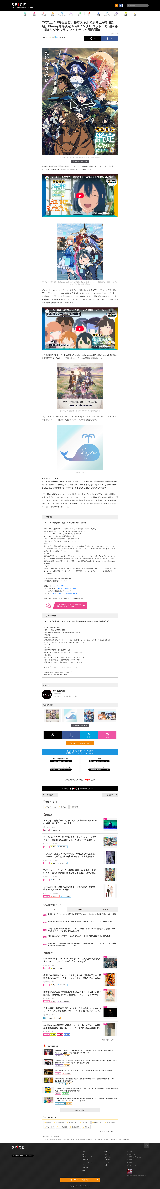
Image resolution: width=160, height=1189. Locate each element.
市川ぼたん (85, 1122)
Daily (54, 909)
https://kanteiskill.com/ (60, 586)
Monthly (105, 909)
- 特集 (105, 1165)
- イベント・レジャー (88, 1157)
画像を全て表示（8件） (81, 161)
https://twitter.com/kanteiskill (67, 588)
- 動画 (105, 1151)
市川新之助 (72, 1122)
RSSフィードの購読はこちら (81, 743)
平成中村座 (50, 1127)
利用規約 (129, 1162)
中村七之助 (98, 1122)
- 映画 (83, 1170)
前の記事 (50, 795)
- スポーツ (85, 1168)
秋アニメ (64, 807)
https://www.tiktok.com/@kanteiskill (65, 593)
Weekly (80, 909)
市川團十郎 (60, 1122)
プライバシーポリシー (133, 1165)
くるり (87, 1127)
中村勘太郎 (63, 1127)
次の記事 (110, 795)
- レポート (107, 1159)
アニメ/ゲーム (51, 807)
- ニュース (107, 1154)
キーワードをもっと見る (107, 1131)
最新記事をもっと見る (108, 1040)
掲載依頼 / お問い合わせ (134, 1157)
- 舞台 (83, 1154)
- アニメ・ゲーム (87, 1162)
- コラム (106, 1162)
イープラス (46, 1136)
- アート (84, 1165)
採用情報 (129, 1159)
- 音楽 (83, 1151)
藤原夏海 (75, 807)
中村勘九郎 (111, 1122)
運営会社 (129, 1151)
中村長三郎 (75, 1127)
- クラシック (85, 1159)
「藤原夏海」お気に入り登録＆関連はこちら (69, 605)
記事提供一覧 (131, 1154)
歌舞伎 (48, 1122)
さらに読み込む (80, 1110)
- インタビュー (108, 1157)
